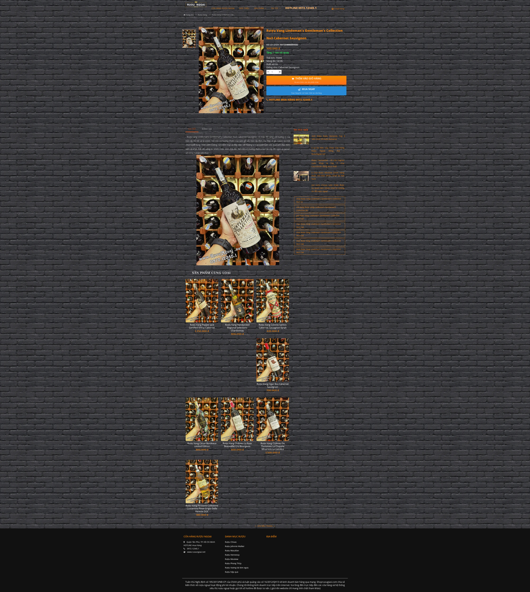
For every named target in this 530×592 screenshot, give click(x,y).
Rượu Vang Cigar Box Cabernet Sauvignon (273, 385)
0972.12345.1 (193, 548)
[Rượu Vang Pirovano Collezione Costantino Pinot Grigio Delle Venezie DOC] (202, 481)
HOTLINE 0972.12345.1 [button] (301, 8)
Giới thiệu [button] (244, 8)
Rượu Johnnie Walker (234, 546)
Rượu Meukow (231, 559)
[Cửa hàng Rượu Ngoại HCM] (196, 4)
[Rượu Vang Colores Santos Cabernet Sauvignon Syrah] (272, 300)
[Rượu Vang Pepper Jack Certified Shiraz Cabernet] (202, 300)
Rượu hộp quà (231, 572)
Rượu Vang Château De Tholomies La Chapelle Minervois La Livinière (273, 446)
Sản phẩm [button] (259, 8)
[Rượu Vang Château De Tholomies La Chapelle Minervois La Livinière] (272, 419)
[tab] (192, 129)
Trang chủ (189, 15)
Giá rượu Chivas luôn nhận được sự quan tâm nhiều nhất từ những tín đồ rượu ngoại (328, 188)
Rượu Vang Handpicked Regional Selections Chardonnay (237, 327)
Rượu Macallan (232, 550)
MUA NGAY (306, 90)
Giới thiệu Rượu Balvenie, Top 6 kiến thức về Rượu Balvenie (328, 137)
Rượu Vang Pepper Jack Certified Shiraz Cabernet (202, 326)
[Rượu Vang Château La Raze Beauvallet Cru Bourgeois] (237, 419)
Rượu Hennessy (232, 554)
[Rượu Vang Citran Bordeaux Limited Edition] (202, 419)
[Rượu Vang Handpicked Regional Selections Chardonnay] (237, 300)
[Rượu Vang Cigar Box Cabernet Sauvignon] (272, 360)
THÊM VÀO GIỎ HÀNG (307, 80)
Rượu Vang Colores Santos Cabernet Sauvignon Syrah (273, 326)
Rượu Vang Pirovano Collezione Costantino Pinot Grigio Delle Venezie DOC (202, 508)
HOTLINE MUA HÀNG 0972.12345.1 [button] (290, 99)
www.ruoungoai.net (196, 552)
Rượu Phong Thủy (233, 563)
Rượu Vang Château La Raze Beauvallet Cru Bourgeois (237, 445)
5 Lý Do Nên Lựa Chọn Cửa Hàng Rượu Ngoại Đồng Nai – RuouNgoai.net (328, 150)
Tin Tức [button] (275, 8)
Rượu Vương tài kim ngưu (237, 567)
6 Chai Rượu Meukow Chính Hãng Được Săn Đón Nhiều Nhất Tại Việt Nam (328, 175)
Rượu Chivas (231, 542)
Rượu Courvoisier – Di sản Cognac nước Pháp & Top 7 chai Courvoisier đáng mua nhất (328, 163)
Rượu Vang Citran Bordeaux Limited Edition (201, 445)
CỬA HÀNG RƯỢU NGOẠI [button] (222, 8)
